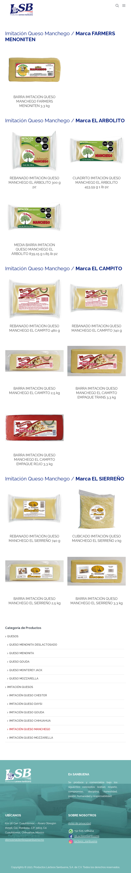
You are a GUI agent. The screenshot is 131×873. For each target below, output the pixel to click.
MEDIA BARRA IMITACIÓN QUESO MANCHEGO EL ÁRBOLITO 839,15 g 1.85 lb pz (34, 249)
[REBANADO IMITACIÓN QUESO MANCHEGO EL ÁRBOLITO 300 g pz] (34, 131)
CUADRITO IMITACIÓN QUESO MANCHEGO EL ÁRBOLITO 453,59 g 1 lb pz (97, 182)
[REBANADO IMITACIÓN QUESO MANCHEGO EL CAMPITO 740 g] (96, 279)
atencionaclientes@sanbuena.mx (24, 839)
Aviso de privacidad (79, 823)
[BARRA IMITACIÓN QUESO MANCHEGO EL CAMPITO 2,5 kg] (34, 341)
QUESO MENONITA (21, 653)
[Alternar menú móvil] (124, 5)
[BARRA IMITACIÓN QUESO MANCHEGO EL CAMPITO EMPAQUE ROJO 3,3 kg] (34, 408)
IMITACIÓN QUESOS (20, 687)
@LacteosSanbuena (86, 836)
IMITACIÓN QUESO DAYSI (25, 703)
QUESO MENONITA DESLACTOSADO (33, 644)
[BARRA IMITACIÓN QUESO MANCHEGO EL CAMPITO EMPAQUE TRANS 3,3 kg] (96, 341)
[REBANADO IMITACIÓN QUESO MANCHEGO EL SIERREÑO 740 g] (34, 489)
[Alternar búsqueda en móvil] (117, 5)
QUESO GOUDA (19, 661)
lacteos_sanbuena (85, 841)
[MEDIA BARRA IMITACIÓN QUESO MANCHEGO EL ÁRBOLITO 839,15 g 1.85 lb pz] (34, 197)
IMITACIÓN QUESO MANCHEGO (29, 729)
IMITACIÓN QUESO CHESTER (28, 695)
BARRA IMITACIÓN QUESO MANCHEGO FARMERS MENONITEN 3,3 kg (34, 101)
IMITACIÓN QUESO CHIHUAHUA (30, 720)
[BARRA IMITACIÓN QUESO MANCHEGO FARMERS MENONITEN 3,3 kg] (34, 50)
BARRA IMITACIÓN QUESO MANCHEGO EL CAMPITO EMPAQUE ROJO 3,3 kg (34, 459)
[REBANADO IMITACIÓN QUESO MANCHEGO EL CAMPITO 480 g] (34, 279)
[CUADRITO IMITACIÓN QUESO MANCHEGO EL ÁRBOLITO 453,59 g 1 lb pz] (96, 131)
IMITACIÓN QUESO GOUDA (26, 712)
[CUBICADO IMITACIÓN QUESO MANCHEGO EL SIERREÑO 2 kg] (96, 489)
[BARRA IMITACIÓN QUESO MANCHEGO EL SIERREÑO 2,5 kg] (34, 551)
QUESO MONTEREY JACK (25, 670)
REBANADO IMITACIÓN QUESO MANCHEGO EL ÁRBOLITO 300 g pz (35, 182)
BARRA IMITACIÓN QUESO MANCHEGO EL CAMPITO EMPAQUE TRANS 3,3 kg (97, 392)
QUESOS (12, 636)
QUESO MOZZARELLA (23, 678)
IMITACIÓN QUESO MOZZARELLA (31, 737)
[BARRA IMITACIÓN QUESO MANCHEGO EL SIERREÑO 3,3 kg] (96, 551)
